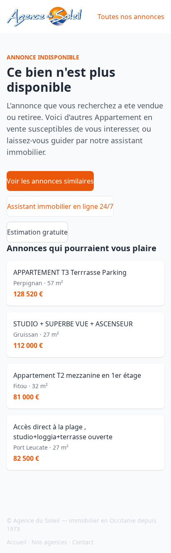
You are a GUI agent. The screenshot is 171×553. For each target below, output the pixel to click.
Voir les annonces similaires (50, 181)
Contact (82, 542)
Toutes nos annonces (131, 16)
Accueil (17, 542)
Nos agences (49, 542)
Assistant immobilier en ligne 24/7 (60, 206)
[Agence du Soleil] (44, 17)
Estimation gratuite (37, 232)
